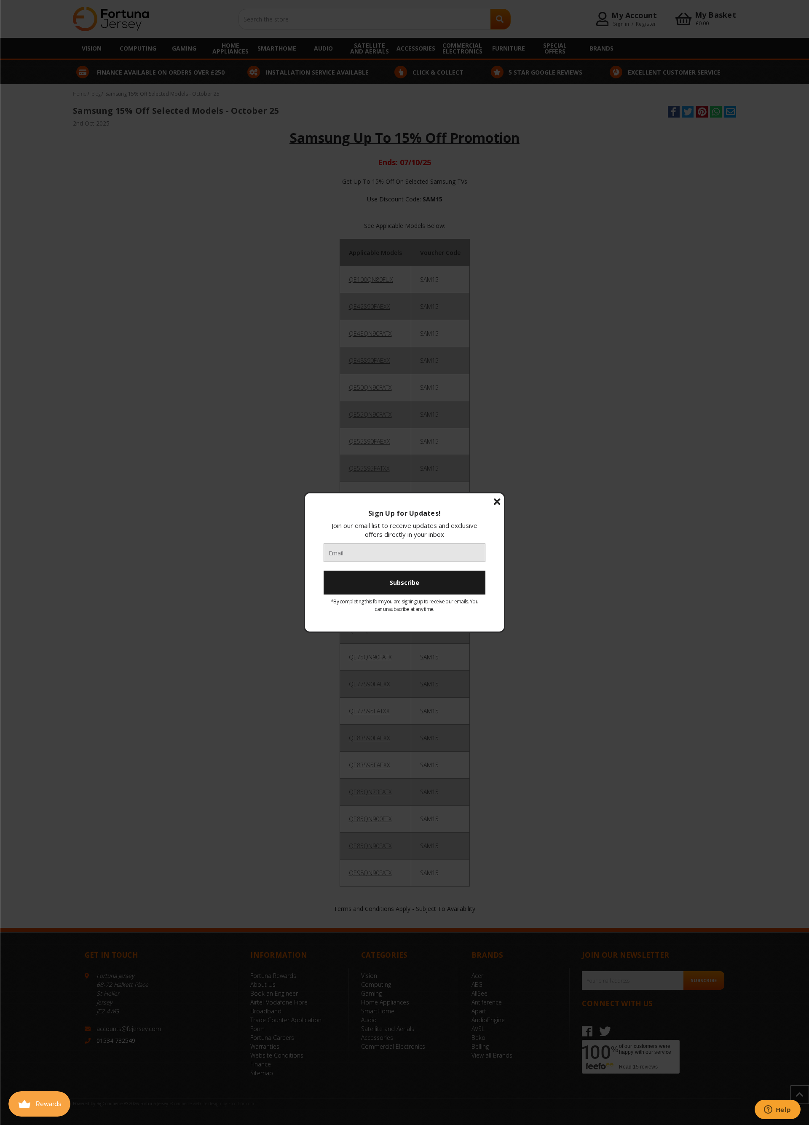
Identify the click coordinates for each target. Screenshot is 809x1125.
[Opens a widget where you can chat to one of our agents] (777, 1110)
